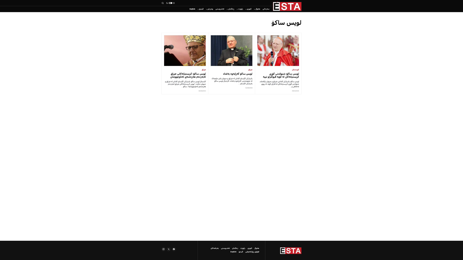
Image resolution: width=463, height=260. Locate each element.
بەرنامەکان (215, 248)
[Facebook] (174, 249)
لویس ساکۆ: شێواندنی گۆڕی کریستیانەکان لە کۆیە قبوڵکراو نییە (281, 75)
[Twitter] (169, 249)
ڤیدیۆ (241, 252)
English (233, 252)
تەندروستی (225, 248)
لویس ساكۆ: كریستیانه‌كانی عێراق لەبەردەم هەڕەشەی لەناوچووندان (188, 75)
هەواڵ (256, 248)
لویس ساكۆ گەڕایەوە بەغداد (237, 74)
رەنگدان (235, 248)
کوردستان (295, 70)
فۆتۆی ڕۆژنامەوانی (252, 252)
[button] (170, 3)
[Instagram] (163, 249)
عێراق (250, 70)
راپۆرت (242, 248)
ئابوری (250, 248)
